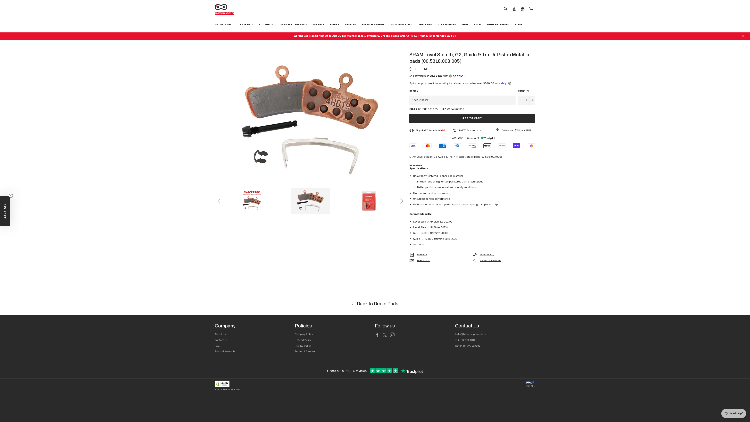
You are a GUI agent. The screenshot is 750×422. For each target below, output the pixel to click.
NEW (465, 25)
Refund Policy (303, 340)
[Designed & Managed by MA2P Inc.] (530, 383)
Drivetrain (223, 25)
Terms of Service (305, 351)
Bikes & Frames (373, 25)
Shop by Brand (498, 25)
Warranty (422, 254)
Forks (334, 25)
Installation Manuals (490, 260)
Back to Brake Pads (377, 303)
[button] (472, 76)
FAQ (217, 346)
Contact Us (221, 340)
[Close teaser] (10, 195)
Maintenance (400, 25)
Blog (518, 25)
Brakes (245, 25)
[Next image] (401, 201)
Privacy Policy (303, 346)
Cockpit (265, 25)
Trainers (425, 25)
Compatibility (487, 254)
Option (413, 91)
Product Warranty (225, 351)
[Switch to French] (522, 9)
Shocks (350, 25)
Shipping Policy (304, 334)
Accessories (447, 25)
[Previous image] (219, 201)
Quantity (523, 91)
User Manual (423, 260)
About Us (220, 334)
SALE (477, 25)
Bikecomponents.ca (231, 389)
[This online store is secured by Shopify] (228, 384)
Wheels (318, 25)
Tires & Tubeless (292, 25)
